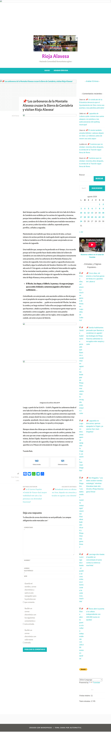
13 (92, 213)
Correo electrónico (28, 570)
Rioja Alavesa (55, 56)
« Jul (81, 232)
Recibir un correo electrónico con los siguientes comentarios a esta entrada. (30, 616)
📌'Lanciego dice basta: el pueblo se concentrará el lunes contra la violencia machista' (95, 559)
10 (81, 213)
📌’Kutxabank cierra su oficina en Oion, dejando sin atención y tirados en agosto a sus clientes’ (64, 491)
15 (99, 213)
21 (96, 217)
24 (81, 221)
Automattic (75, 728)
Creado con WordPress (40, 728)
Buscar (82, 175)
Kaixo (47, 70)
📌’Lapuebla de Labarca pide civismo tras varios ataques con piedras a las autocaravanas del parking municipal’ (91, 119)
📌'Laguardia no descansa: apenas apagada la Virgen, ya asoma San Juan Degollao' (94, 426)
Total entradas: (85, 701)
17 (81, 217)
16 (103, 213)
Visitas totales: (85, 696)
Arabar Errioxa (61, 70)
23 (103, 217)
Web (25, 576)
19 (88, 217)
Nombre (27, 560)
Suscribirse (97, 188)
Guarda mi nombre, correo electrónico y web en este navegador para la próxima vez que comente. (30, 592)
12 (88, 213)
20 (92, 217)
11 (85, 213)
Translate (96, 682)
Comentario (28, 529)
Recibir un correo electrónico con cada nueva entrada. (30, 636)
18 (85, 217)
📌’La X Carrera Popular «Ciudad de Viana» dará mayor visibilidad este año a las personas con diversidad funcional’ (35, 494)
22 (99, 217)
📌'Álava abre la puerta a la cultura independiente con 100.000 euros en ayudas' (95, 614)
